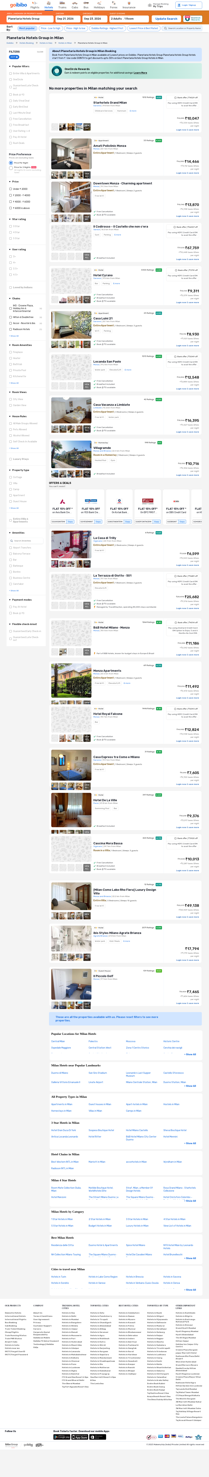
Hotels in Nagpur (155, 1339)
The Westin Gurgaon (185, 1399)
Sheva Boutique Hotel (174, 1130)
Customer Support (42, 1326)
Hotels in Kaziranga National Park (185, 1320)
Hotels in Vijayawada (157, 1319)
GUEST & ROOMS (117, 13)
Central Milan (58, 1041)
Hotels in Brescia (135, 1276)
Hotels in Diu (96, 1364)
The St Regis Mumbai (186, 1338)
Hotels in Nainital (70, 1374)
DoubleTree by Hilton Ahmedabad (186, 1369)
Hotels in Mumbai (70, 1319)
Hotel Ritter (95, 1136)
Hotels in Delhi (69, 1316)
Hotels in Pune (69, 1364)
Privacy (37, 1323)
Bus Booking (11, 1323)
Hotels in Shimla (70, 1326)
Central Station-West (100, 1047)
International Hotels (15, 1316)
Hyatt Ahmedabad (184, 1335)
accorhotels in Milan (136, 1162)
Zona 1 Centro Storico (137, 1047)
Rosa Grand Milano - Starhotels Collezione (179, 1189)
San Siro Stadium (98, 1073)
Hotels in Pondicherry (101, 1316)
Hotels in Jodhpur (128, 1374)
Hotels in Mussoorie (71, 1335)
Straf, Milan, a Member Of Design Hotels (139, 1189)
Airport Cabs (11, 1342)
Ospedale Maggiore (61, 1047)
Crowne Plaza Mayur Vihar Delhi (188, 1378)
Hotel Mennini (170, 1136)
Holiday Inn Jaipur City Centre (187, 1345)
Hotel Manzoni (58, 1197)
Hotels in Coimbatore (129, 1313)
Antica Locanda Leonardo (64, 1136)
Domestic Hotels (13, 1313)
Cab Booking (11, 1326)
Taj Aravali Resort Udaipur (188, 1420)
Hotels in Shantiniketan (159, 1367)
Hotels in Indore (127, 1339)
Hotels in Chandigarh (100, 1323)
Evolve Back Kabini (156, 1384)
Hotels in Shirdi (98, 1345)
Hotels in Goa (68, 1313)
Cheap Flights (12, 1332)
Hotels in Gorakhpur (157, 1329)
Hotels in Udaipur (70, 1348)
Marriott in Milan (97, 1162)
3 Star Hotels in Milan (137, 1219)
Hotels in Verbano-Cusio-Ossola (142, 1283)
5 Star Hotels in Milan (62, 1225)
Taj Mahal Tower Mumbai (187, 1392)
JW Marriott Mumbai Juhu (188, 1408)
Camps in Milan (133, 1111)
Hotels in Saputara (99, 1355)
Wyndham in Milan (172, 1162)
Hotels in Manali (70, 1332)
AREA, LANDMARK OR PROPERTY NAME (24, 13)
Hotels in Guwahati (128, 1361)
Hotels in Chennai (70, 1361)
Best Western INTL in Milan (65, 1162)
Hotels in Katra (97, 1342)
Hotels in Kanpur (127, 1364)
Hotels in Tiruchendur (130, 1358)
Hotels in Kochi (154, 1361)
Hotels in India (12, 1345)
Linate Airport (96, 1082)
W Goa (93, 1380)
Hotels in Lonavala (71, 1351)
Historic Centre (171, 1041)
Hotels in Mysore (127, 1319)
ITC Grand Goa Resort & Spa (75, 1377)
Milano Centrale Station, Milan (141, 1082)
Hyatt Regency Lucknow (188, 1374)
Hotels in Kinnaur (184, 1325)
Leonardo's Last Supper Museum (138, 1074)
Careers (37, 1329)
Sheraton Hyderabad (186, 1362)
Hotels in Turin (58, 1276)
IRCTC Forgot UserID (15, 1351)
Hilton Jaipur (182, 1341)
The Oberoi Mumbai (71, 1384)
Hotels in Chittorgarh (158, 1374)
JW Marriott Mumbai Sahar (189, 1402)
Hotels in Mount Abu (72, 1345)
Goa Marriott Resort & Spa (103, 1377)
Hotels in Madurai (156, 1326)
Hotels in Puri (68, 1339)
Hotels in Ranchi (127, 1367)
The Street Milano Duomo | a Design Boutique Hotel (103, 1199)
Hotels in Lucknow (71, 1367)
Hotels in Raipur (155, 1335)
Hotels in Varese (97, 1283)
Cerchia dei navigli (172, 1047)
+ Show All (190, 1054)
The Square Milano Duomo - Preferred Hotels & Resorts (140, 1199)
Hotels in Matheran (99, 1367)
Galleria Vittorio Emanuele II (65, 1082)
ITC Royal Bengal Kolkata (188, 1395)
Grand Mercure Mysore (187, 1365)
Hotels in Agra (97, 1335)
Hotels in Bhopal (127, 1371)
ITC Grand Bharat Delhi (73, 1380)
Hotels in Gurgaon (99, 1351)
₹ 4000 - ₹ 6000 (21, 201)
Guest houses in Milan (100, 1104)
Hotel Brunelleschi (172, 1254)
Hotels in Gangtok (128, 1348)
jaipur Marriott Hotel (186, 1353)
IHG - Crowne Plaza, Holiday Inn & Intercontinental (23, 308)
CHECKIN (60, 13)
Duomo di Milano (59, 1073)
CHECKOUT (88, 13)
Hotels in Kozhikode (185, 1313)
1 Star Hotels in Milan (62, 1219)
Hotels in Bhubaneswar (130, 1332)
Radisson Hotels (21, 329)
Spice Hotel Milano (135, 1245)
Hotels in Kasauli (127, 1323)
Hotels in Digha (69, 1371)
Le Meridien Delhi (184, 1405)
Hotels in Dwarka (155, 1342)
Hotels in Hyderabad (72, 1342)
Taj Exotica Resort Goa (158, 1393)
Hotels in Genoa (171, 1283)
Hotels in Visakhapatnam (102, 1361)
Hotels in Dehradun (128, 1335)
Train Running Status (15, 1335)
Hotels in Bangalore (71, 1323)
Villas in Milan (95, 1111)
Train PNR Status (13, 1339)
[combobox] (30, 17)
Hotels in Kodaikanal (100, 1371)
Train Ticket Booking (15, 1329)
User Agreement (41, 1319)
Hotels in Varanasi (99, 1332)
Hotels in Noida (154, 1364)
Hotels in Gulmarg (156, 1332)
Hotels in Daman (127, 1316)
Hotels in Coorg (154, 1358)
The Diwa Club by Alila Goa (159, 1400)
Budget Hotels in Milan (100, 1225)
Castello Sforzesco (173, 1073)
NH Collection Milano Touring (66, 1254)
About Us (37, 1313)
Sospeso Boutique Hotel (101, 1130)
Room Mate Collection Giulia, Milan (66, 1189)
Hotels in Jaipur (70, 1329)
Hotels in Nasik (154, 1313)
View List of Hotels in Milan (177, 1225)
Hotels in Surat (126, 1351)
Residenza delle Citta (62, 1245)
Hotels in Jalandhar (157, 1377)
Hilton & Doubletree (23, 317)
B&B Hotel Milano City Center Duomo (141, 1138)
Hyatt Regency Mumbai (187, 1331)
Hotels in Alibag (98, 1329)
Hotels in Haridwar (128, 1355)
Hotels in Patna (126, 1326)
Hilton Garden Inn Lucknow (189, 1386)
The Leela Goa (97, 1384)
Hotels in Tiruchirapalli (158, 1348)
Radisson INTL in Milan (62, 1168)
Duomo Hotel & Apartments (103, 1245)
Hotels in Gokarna (156, 1371)
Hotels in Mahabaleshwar (74, 1355)
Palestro (93, 1041)
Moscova (130, 1041)
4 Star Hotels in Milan (174, 1219)
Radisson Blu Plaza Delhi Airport (188, 1357)
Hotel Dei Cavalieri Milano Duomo (139, 1256)
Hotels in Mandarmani (101, 1358)
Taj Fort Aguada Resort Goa (75, 1387)
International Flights (15, 1319)
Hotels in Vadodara (156, 1345)
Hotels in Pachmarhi (129, 1345)
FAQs (35, 1347)
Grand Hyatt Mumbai (186, 1328)
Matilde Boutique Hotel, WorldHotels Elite (101, 1189)
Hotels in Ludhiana (156, 1355)
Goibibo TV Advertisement (46, 1341)
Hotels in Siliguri (155, 1316)
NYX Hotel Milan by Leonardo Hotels (178, 1247)
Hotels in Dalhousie (156, 1323)
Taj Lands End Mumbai (186, 1389)
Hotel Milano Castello (137, 1130)
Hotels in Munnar (127, 1329)
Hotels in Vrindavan (157, 1351)
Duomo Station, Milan (174, 1082)
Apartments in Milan (61, 1104)
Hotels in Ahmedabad (100, 1326)
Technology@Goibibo (43, 1344)
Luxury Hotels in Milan (137, 1225)
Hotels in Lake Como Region (103, 1276)
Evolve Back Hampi (156, 1390)
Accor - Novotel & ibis (24, 323)
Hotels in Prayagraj (99, 1374)
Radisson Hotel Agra (186, 1383)
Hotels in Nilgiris (184, 1316)
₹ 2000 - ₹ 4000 (21, 195)
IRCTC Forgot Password (16, 1355)
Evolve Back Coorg (156, 1387)
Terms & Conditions (42, 1316)
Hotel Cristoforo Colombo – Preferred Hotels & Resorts (177, 1199)
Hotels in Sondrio (60, 1283)
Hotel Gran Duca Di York (63, 1130)
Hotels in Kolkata (70, 1358)
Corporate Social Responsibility (41, 1333)
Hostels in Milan (171, 1104)
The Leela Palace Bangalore (189, 1417)
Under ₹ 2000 (20, 189)
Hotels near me (12, 1348)
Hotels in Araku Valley (158, 1380)
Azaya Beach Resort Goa (158, 1396)
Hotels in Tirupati (99, 1319)
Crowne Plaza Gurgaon (187, 1350)
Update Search (166, 19)
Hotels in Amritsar (128, 1342)
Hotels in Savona (172, 1276)
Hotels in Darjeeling (100, 1348)
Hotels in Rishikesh (99, 1339)
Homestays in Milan (61, 1111)
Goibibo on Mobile (41, 1338)
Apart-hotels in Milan (137, 1104)
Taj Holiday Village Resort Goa (188, 1412)
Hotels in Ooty (97, 1313)
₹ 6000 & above (21, 208)
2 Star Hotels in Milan (100, 1219)
